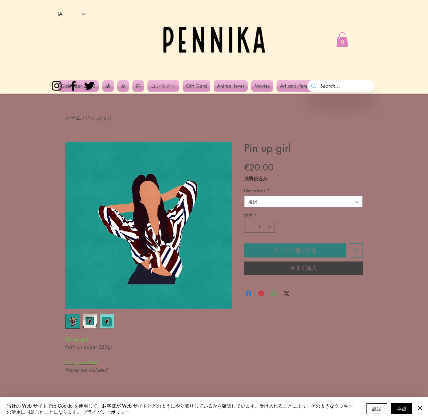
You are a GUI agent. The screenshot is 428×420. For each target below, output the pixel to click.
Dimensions (256, 190)
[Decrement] (249, 226)
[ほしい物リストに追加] (356, 250)
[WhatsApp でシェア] (274, 294)
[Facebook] (73, 85)
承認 (401, 408)
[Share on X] (287, 294)
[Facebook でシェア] (248, 294)
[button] (342, 39)
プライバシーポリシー (106, 411)
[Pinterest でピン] (261, 294)
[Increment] (270, 226)
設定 (377, 408)
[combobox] (303, 201)
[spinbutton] (259, 226)
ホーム (73, 117)
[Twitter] (89, 85)
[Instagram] (56, 85)
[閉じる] (420, 409)
